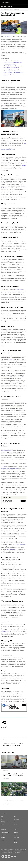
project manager (7, 36)
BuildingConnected (4, 821)
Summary (6, 75)
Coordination (16, 819)
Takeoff (2, 819)
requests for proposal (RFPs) (7, 376)
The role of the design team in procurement (13, 65)
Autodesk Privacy (9, 850)
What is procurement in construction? (11, 60)
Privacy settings (11, 849)
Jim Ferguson (6, 778)
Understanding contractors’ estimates (11, 67)
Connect (15, 824)
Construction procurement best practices (12, 70)
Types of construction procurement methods (13, 62)
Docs (15, 816)
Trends (15, 835)
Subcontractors (4, 835)
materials (24, 628)
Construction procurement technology (11, 69)
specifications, (11, 359)
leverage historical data (20, 544)
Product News (16, 832)
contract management (10, 549)
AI (14, 821)
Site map (3, 852)
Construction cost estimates (15, 406)
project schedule (6, 631)
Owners (2, 840)
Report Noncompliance (20, 850)
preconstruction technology (6, 450)
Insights (2, 824)
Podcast (15, 842)
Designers (3, 837)
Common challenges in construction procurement (14, 72)
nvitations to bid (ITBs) (19, 376)
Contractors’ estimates (5, 402)
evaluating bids (19, 289)
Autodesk (13, 17)
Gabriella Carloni (7, 803)
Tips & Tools (16, 837)
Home (2, 9)
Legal (15, 850)
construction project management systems (9, 468)
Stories (15, 840)
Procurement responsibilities (9, 64)
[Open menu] (26, 6)
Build (2, 816)
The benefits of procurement (9, 74)
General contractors (4, 832)
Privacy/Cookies (4, 849)
